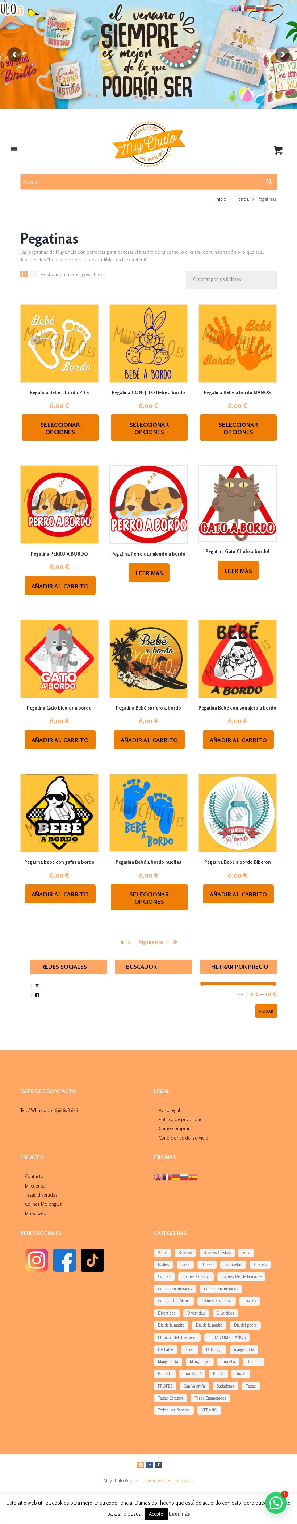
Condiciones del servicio (183, 1138)
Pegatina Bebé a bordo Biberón (237, 862)
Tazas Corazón (170, 1398)
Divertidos (225, 1313)
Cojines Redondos (216, 1300)
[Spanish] (193, 1177)
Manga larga (200, 1361)
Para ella (228, 1361)
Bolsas (207, 1264)
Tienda (242, 199)
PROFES (165, 1386)
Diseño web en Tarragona (168, 1480)
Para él (218, 1373)
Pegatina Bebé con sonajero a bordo (237, 708)
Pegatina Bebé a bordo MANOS (237, 392)
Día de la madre (171, 1325)
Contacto (34, 1176)
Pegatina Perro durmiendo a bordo (148, 554)
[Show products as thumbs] (24, 275)
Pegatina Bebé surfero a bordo (148, 708)
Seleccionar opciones (60, 428)
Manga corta (168, 1361)
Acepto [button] (156, 1514)
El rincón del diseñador (177, 1337)
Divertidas (167, 1313)
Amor (162, 1252)
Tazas (251, 1386)
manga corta (244, 1349)
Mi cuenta (35, 1186)
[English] (158, 1177)
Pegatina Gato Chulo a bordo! (237, 551)
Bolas (185, 1264)
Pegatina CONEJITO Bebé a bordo (148, 392)
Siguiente (151, 941)
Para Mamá (192, 1373)
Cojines (164, 1276)
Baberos (185, 1252)
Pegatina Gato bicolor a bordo (59, 708)
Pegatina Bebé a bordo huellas (148, 862)
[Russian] (184, 1177)
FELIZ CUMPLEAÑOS (227, 1337)
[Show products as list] (33, 275)
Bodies (163, 1264)
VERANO (209, 1410)
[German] (175, 1177)
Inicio (221, 199)
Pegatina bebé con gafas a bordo (59, 862)
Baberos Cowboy (217, 1252)
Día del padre (245, 1325)
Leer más (149, 573)
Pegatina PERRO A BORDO (59, 554)
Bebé (246, 1252)
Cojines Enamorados (175, 1288)
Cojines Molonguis (43, 1204)
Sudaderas (225, 1386)
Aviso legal (169, 1110)
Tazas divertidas (41, 1195)
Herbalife (165, 1349)
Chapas (260, 1264)
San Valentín (194, 1386)
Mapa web (35, 1213)
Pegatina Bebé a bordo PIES (59, 392)
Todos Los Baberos (174, 1410)
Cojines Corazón (196, 1276)
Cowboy (249, 1300)
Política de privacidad (181, 1119)
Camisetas (233, 1264)
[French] (167, 1177)
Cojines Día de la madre (241, 1276)
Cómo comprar (174, 1128)
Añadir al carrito (60, 586)
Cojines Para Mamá (174, 1300)
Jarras (189, 1349)
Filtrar (266, 1011)
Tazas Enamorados (210, 1398)
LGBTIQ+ (214, 1349)
